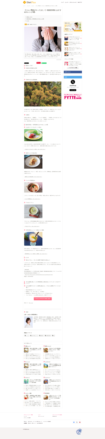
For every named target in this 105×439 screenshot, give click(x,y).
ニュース (66, 2)
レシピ (33, 5)
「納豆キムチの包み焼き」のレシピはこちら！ (33, 176)
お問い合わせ (30, 421)
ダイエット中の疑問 (27, 417)
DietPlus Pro (54, 416)
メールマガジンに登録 (73, 67)
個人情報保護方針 (40, 423)
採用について (34, 423)
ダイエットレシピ (73, 2)
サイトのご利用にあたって (37, 421)
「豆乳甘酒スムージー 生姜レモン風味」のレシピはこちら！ (35, 253)
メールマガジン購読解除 (47, 421)
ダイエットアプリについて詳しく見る (43, 298)
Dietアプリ (80, 2)
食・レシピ (31, 302)
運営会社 (29, 423)
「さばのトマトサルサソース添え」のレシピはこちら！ (34, 149)
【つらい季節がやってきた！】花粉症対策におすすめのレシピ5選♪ (46, 5)
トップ (62, 2)
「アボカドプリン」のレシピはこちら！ (31, 226)
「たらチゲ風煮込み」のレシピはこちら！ (32, 198)
